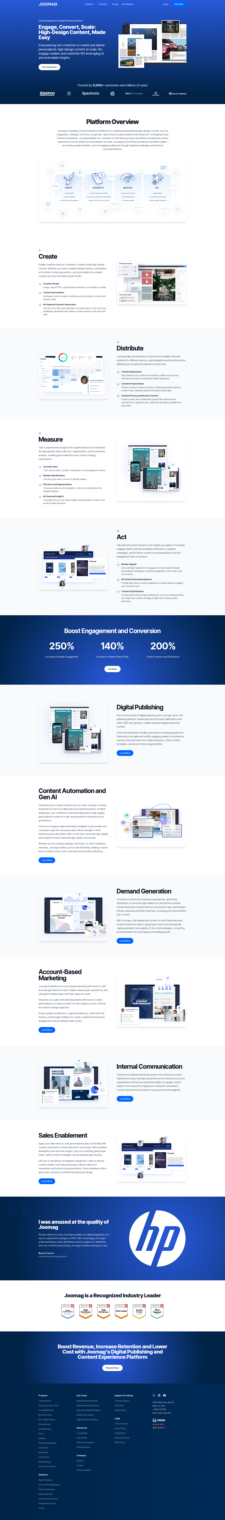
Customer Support (122, 1401)
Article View (43, 1452)
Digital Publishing (45, 1480)
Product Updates (83, 1470)
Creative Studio (45, 1401)
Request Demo (112, 1368)
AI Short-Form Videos (47, 1466)
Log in (165, 4)
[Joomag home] (48, 4)
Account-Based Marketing (49, 1485)
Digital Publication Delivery (87, 1401)
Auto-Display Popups (47, 1419)
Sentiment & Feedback (48, 1443)
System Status (120, 1410)
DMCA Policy (120, 1442)
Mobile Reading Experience (88, 1405)
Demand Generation (47, 1489)
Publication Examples (85, 1442)
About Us (80, 1461)
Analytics (42, 1438)
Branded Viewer (45, 1415)
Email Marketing (45, 1429)
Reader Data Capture (85, 1415)
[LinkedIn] (159, 1395)
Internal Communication (48, 1499)
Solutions (89, 4)
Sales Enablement (46, 1494)
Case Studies (127, 4)
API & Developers (83, 1447)
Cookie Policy (120, 1433)
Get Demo (178, 4)
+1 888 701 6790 (159, 1409)
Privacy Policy (120, 1428)
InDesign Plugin (45, 1462)
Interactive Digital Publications (89, 1410)
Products (103, 4)
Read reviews (158, 1427)
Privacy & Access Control (49, 1405)
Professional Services (47, 1503)
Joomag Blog (82, 1433)
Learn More (125, 753)
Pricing (115, 4)
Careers (80, 1465)
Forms (41, 1433)
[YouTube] (164, 1395)
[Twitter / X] (154, 1395)
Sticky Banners (44, 1424)
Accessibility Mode (46, 1410)
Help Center (119, 1405)
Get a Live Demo (49, 67)
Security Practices (122, 1438)
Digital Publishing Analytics (87, 1419)
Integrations (43, 1448)
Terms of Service (121, 1424)
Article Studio (44, 1457)
